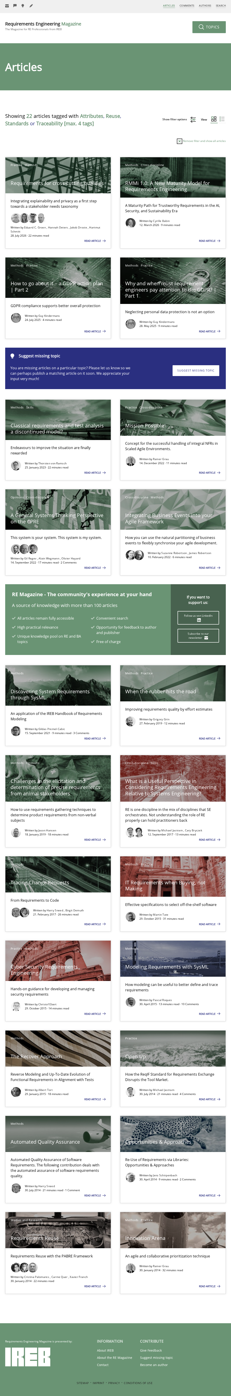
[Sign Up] (7, 6)
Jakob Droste (79, 227)
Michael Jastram (172, 830)
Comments (187, 5)
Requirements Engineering (43, 26)
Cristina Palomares (37, 1277)
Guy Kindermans (49, 316)
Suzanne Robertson (174, 553)
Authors (205, 5)
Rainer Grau (161, 459)
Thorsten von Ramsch (52, 463)
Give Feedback (151, 1350)
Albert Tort (45, 1090)
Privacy (114, 1383)
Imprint (98, 1383)
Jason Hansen (47, 830)
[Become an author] (31, 6)
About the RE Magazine (114, 1357)
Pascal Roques (162, 1000)
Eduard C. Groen (35, 227)
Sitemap (83, 1383)
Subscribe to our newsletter (198, 636)
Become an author (154, 1365)
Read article (93, 240)
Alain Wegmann (49, 558)
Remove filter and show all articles (204, 141)
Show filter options (175, 119)
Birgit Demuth (74, 910)
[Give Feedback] (15, 6)
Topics (212, 27)
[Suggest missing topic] (23, 6)
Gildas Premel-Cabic (51, 729)
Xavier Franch (79, 1277)
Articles (169, 5)
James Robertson (200, 553)
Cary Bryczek (193, 830)
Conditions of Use (138, 1383)
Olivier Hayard (70, 558)
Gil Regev (30, 558)
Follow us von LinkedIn (198, 616)
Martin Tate (160, 915)
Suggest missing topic (196, 370)
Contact (103, 1365)
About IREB (105, 1350)
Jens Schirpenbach (165, 1175)
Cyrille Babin (161, 221)
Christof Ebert (47, 1004)
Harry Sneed (55, 910)
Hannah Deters (58, 227)
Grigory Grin (161, 719)
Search (221, 5)
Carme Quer (59, 1277)
